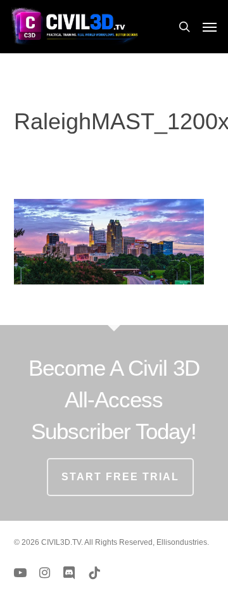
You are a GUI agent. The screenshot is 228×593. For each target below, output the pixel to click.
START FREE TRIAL (120, 476)
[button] (210, 26)
